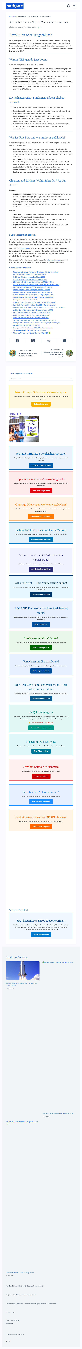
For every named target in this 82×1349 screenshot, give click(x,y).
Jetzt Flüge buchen (41, 751)
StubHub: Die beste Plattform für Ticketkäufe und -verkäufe (25, 1286)
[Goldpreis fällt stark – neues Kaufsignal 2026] (23, 1195)
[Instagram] (6, 1341)
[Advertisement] (41, 854)
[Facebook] (17, 340)
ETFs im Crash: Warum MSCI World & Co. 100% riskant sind (34, 302)
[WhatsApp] (65, 340)
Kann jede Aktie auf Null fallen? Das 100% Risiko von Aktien (34, 305)
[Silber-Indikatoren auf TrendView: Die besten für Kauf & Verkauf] (23, 970)
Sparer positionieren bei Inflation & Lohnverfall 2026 (31, 312)
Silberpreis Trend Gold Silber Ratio (25, 300)
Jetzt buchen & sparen (41, 827)
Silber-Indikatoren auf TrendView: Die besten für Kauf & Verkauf (35, 272)
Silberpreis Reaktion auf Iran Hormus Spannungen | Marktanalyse (36, 323)
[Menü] (74, 6)
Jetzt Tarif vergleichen (41, 648)
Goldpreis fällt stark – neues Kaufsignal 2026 (29, 277)
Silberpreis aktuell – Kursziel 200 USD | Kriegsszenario (32, 328)
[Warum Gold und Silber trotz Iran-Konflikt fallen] (59, 1035)
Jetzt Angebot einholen (41, 698)
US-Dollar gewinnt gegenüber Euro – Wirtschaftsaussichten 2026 (36, 285)
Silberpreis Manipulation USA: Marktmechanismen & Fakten (34, 320)
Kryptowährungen (54, 260)
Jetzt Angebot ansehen (41, 594)
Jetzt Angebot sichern (41, 671)
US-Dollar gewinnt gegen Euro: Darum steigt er (30, 279)
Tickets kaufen (10, 1312)
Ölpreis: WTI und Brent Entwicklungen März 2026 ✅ (31, 333)
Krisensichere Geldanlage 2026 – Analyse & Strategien (32, 287)
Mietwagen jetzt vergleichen (41, 516)
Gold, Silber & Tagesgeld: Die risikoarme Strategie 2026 (33, 310)
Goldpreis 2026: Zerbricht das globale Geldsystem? (31, 315)
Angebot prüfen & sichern (41, 539)
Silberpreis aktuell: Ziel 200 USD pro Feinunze (29, 330)
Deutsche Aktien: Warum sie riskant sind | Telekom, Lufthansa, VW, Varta (38, 307)
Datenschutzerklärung (13, 1320)
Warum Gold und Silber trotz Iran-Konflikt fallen (29, 274)
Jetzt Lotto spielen (41, 776)
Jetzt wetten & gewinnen (41, 801)
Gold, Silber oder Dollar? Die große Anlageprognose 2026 (33, 295)
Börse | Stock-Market (16, 27)
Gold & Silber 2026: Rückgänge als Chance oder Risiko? (33, 297)
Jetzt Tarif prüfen (41, 624)
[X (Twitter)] (33, 340)
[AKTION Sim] (24, 427)
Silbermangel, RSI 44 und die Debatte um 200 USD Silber (33, 282)
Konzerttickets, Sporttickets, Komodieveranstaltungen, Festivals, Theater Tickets (31, 1303)
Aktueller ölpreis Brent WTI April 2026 (26, 325)
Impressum (9, 1323)
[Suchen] (68, 6)
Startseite (13, 16)
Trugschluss (24, 248)
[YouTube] (9, 1341)
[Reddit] (49, 340)
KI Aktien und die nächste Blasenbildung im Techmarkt (32, 292)
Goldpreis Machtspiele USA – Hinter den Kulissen (30, 318)
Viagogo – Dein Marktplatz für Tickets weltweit (21, 1295)
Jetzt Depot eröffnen (41, 934)
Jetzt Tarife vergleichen (41, 491)
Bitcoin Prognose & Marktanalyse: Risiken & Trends (31, 290)
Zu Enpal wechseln (41, 404)
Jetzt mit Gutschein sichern (41, 728)
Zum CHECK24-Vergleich (41, 465)
